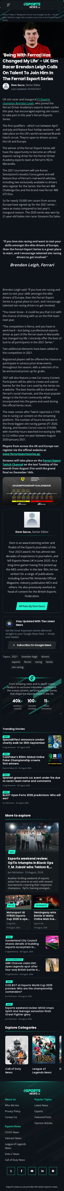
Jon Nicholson (15, 872)
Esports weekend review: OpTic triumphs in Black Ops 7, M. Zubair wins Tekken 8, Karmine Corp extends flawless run (30, 867)
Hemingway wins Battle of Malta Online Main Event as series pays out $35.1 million (45, 919)
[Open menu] (8, 5)
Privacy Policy (13, 1111)
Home (5, 14)
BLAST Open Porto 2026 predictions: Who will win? (32, 797)
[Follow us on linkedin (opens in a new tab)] (42, 1171)
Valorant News (13, 1138)
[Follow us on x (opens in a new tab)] (11, 1171)
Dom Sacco (17, 85)
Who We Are (12, 1105)
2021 (15, 656)
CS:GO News (12, 1132)
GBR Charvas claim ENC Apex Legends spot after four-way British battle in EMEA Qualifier (21, 968)
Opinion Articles (43, 1123)
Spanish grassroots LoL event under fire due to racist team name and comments (31, 779)
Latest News (41, 1105)
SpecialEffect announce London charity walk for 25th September (24, 741)
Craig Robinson (12, 923)
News (12, 14)
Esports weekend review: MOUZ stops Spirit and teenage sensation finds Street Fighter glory (29, 1011)
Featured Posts (42, 1117)
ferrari (27, 661)
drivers (45, 656)
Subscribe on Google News (34, 645)
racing (38, 661)
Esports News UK (39, 923)
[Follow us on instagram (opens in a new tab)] (53, 1171)
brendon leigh (29, 656)
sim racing (17, 667)
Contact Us (11, 1117)
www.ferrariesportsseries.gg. (22, 454)
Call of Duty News (13, 1070)
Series (49, 661)
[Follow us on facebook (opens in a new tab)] (21, 1171)
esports (16, 661)
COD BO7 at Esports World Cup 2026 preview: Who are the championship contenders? (29, 988)
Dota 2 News (12, 1154)
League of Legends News (42, 1070)
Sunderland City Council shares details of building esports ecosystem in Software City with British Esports (22, 947)
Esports (38, 1111)
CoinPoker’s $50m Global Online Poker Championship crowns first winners (23, 760)
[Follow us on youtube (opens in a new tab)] (32, 1171)
